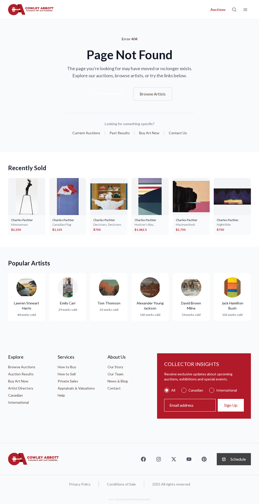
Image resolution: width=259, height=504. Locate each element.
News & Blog (117, 381)
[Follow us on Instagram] (158, 459)
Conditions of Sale (121, 484)
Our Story (115, 367)
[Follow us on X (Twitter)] (173, 459)
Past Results (120, 133)
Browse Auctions (21, 367)
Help (61, 395)
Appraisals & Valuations (76, 388)
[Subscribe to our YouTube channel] (188, 459)
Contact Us (178, 133)
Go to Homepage (108, 93)
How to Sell (67, 374)
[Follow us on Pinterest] (204, 459)
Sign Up (231, 405)
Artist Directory (20, 388)
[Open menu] (245, 9)
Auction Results (21, 374)
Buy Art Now (149, 133)
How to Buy (67, 367)
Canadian (15, 395)
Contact (114, 388)
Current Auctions (86, 133)
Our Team (115, 374)
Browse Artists (153, 93)
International (18, 402)
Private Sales (68, 381)
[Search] (234, 9)
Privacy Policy (80, 484)
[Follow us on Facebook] (143, 459)
